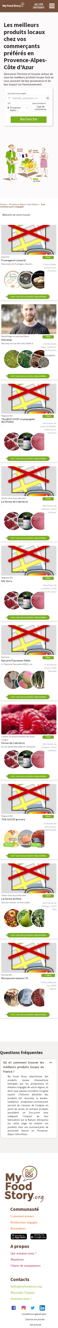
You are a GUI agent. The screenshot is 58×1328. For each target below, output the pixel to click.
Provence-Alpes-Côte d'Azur (23, 204)
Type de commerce (40, 108)
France (3, 204)
